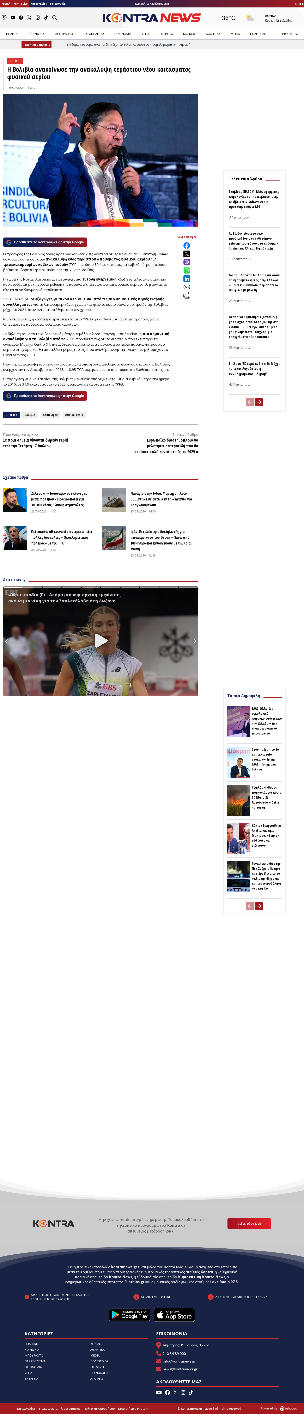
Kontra (207, 1271)
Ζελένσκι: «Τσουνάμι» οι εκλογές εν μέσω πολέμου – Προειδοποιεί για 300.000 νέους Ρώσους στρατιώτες (59, 499)
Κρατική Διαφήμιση (133, 1408)
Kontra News (120, 1276)
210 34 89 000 (174, 1353)
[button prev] (250, 402)
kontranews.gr (124, 1267)
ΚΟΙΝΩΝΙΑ (37, 34)
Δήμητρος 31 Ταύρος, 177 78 (187, 1345)
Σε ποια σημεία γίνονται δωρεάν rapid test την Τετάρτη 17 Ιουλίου (35, 443)
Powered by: (273, 1408)
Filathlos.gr (134, 1281)
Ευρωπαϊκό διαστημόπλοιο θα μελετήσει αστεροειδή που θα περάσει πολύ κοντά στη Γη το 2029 (166, 445)
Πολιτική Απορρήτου (99, 1408)
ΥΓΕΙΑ (145, 34)
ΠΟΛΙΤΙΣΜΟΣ (259, 34)
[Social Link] (4, 17)
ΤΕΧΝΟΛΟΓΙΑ (99, 1373)
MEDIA (235, 34)
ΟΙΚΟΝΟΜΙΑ (123, 34)
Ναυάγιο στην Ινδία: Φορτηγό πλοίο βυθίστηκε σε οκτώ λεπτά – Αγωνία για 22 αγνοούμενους (161, 499)
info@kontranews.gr (179, 1361)
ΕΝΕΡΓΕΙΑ (166, 34)
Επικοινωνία (58, 4)
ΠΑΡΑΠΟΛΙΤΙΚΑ (93, 34)
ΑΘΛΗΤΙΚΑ (213, 34)
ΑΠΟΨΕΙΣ (96, 1379)
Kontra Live (21, 4)
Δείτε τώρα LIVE (249, 1223)
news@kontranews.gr (180, 1369)
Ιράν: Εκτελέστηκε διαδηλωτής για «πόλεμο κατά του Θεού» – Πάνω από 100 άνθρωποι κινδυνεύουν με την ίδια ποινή (160, 540)
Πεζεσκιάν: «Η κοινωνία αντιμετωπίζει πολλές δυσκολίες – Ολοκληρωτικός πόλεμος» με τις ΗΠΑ (61, 537)
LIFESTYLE (97, 1367)
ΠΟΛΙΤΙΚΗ (12, 34)
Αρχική (6, 4)
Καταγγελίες (39, 4)
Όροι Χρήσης (70, 1408)
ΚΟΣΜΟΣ (189, 34)
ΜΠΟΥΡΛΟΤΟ (63, 34)
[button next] (259, 402)
